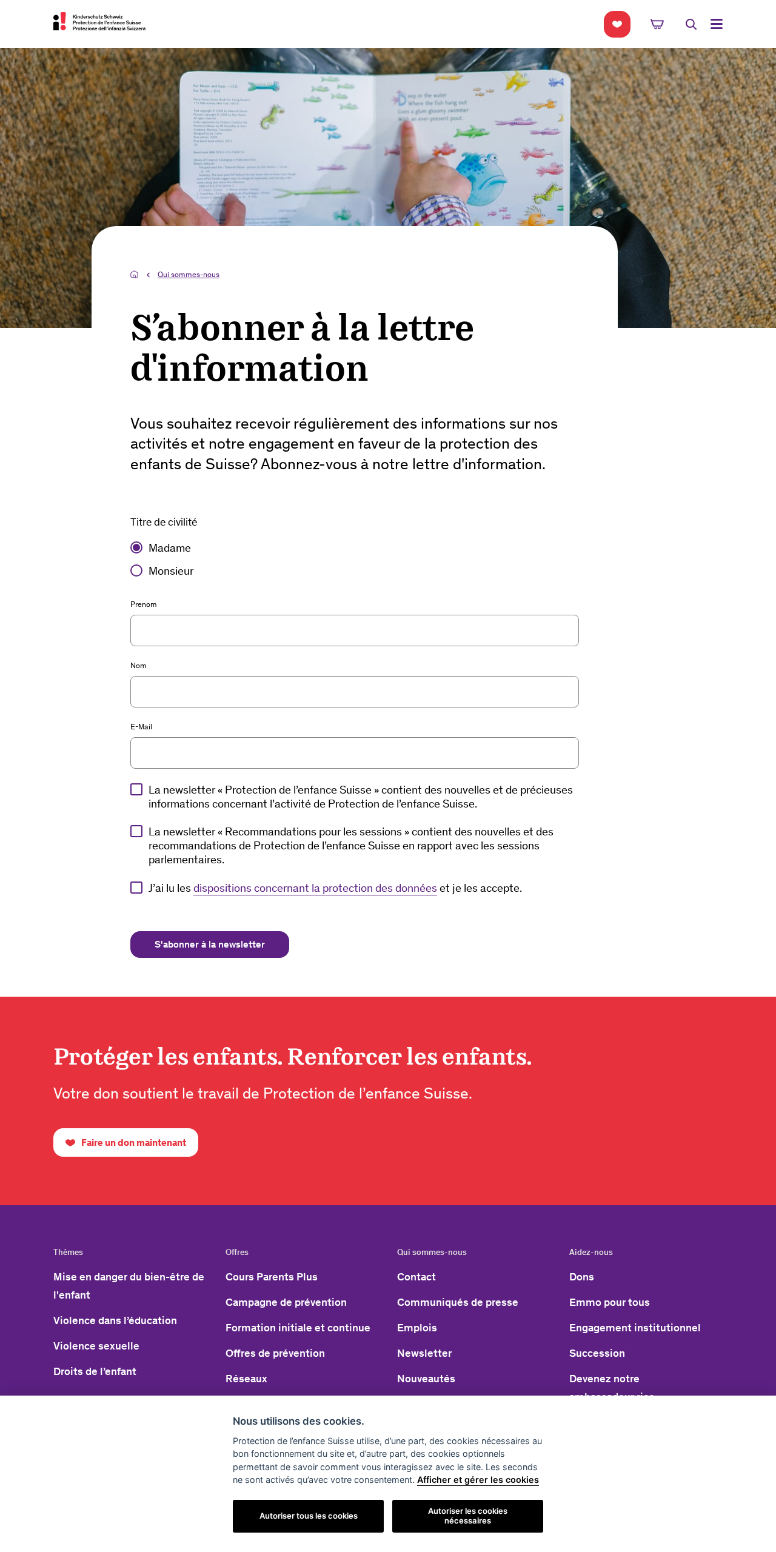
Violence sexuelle (96, 1346)
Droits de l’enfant (94, 1371)
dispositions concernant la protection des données (315, 888)
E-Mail (141, 726)
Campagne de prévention (286, 1302)
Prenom (143, 604)
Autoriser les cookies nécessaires (467, 1515)
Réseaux (246, 1378)
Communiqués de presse (457, 1302)
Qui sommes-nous (188, 274)
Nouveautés (426, 1378)
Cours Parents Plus (272, 1276)
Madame (170, 548)
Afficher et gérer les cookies (478, 1479)
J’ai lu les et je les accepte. (335, 888)
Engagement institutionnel (635, 1327)
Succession (597, 1353)
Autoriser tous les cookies (308, 1515)
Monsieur (171, 571)
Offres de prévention (275, 1353)
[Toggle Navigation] (717, 24)
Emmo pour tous (609, 1302)
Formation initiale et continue (298, 1327)
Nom (138, 665)
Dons (581, 1276)
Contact (416, 1276)
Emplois (417, 1327)
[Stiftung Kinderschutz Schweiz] (99, 21)
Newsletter (424, 1353)
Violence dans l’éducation (115, 1320)
